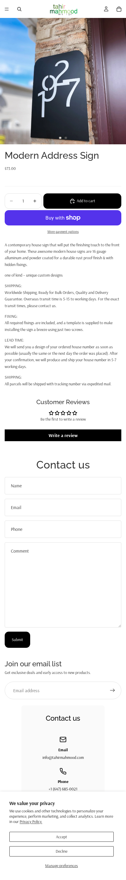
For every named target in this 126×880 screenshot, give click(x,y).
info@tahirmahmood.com (63, 757)
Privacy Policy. (31, 821)
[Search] (19, 9)
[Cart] (119, 9)
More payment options (63, 231)
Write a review (63, 435)
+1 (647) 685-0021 (63, 789)
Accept (61, 836)
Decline (61, 851)
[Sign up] (112, 690)
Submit (17, 639)
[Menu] (6, 9)
